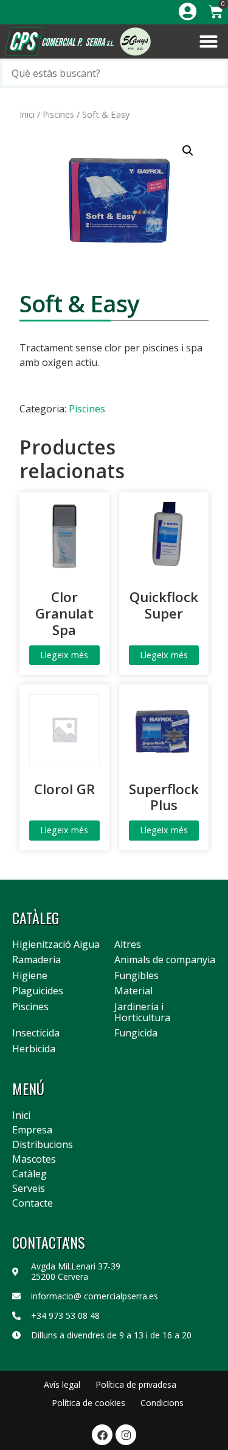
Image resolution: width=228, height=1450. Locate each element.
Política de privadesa (135, 1384)
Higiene (29, 976)
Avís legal (62, 1384)
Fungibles (136, 976)
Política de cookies (88, 1403)
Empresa (32, 1129)
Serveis (28, 1188)
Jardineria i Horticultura (142, 1012)
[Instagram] (126, 1434)
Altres (127, 944)
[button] (208, 41)
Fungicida (135, 1033)
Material (133, 991)
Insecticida (36, 1033)
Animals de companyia (164, 960)
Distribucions (42, 1144)
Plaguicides (37, 991)
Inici (27, 114)
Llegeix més (64, 655)
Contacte (32, 1203)
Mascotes (34, 1159)
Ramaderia (36, 960)
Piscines (58, 114)
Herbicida (33, 1049)
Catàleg (29, 1173)
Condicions (162, 1403)
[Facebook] (102, 1434)
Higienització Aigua (56, 944)
